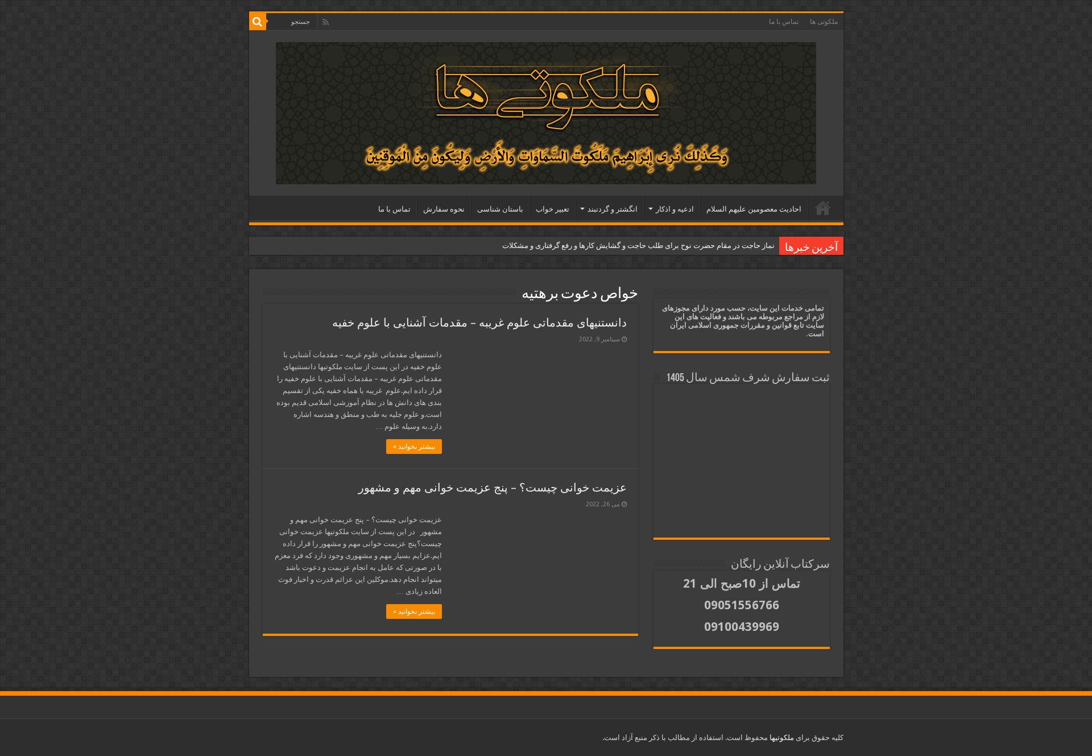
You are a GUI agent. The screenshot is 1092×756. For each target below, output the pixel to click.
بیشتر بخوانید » (414, 447)
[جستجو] (257, 21)
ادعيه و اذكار (675, 209)
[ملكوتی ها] (546, 111)
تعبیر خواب (552, 209)
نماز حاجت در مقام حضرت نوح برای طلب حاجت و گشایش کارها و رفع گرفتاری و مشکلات (638, 245)
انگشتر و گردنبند (613, 209)
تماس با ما (784, 22)
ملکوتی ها (824, 22)
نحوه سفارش (444, 209)
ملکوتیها (781, 737)
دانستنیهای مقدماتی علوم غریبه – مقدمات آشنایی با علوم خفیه (479, 322)
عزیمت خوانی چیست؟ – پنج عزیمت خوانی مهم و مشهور (492, 487)
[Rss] (325, 22)
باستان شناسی (500, 209)
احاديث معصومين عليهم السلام (753, 209)
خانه (823, 208)
